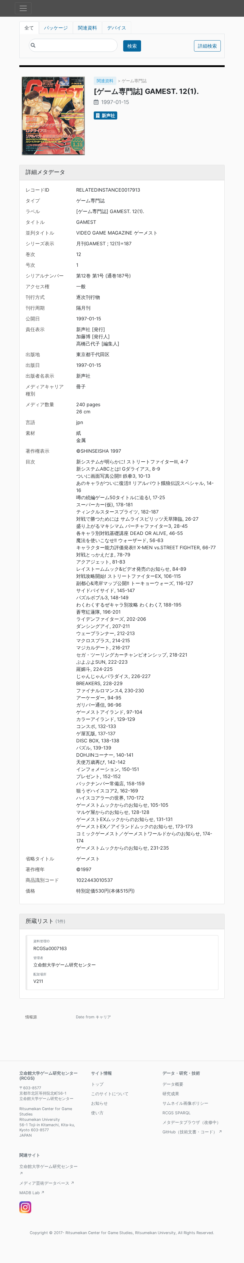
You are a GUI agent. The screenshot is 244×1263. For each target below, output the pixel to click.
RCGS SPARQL (176, 1112)
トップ (97, 1084)
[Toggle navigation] (23, 8)
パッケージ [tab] (56, 28)
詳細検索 (207, 46)
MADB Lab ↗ (32, 1192)
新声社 (108, 115)
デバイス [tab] (116, 28)
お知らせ (99, 1103)
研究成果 (170, 1093)
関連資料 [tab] (87, 28)
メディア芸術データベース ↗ (46, 1183)
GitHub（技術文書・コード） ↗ (192, 1131)
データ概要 (172, 1084)
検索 (132, 46)
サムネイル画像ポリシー (185, 1103)
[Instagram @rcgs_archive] (25, 1207)
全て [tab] (29, 28)
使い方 (97, 1112)
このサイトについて (110, 1093)
